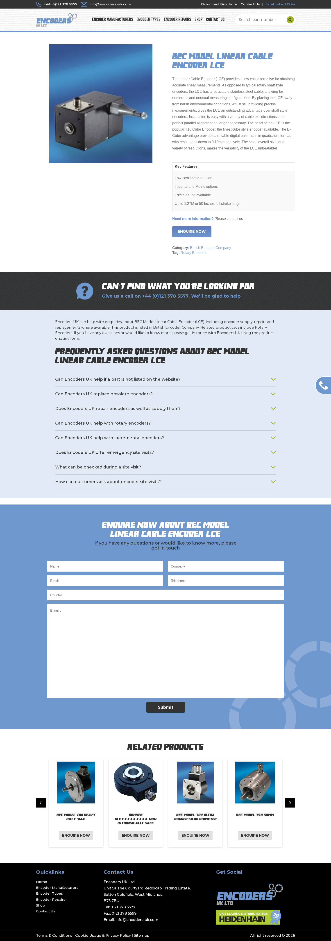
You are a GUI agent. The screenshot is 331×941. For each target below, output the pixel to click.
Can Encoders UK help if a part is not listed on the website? (117, 379)
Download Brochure (219, 4)
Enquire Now (192, 231)
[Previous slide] (41, 803)
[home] (56, 19)
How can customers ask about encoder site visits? (108, 481)
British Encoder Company (210, 248)
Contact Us (250, 4)
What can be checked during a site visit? (98, 467)
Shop (199, 19)
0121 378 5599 (124, 913)
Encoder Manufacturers (112, 19)
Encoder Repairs (177, 19)
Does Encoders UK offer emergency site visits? (104, 452)
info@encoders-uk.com (137, 920)
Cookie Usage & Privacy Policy (103, 935)
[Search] (290, 19)
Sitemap (141, 935)
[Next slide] (290, 803)
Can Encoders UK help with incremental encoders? (109, 437)
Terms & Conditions (54, 935)
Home (41, 882)
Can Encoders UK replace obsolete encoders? (104, 393)
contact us (235, 219)
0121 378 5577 (123, 907)
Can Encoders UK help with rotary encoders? (103, 423)
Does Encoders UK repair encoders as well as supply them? (118, 408)
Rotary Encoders (194, 253)
